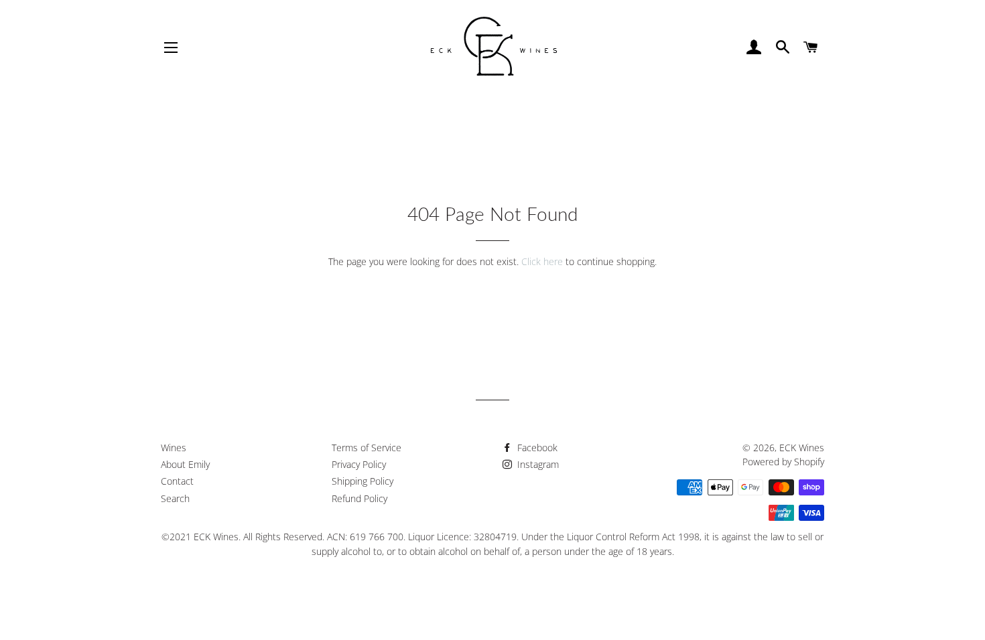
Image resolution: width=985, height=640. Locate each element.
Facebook (536, 447)
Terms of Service (366, 447)
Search (175, 498)
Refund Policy (359, 498)
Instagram (537, 464)
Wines (173, 447)
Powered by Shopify (783, 461)
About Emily (185, 464)
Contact (177, 481)
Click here (542, 261)
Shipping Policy (362, 481)
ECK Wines (801, 447)
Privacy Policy (359, 464)
